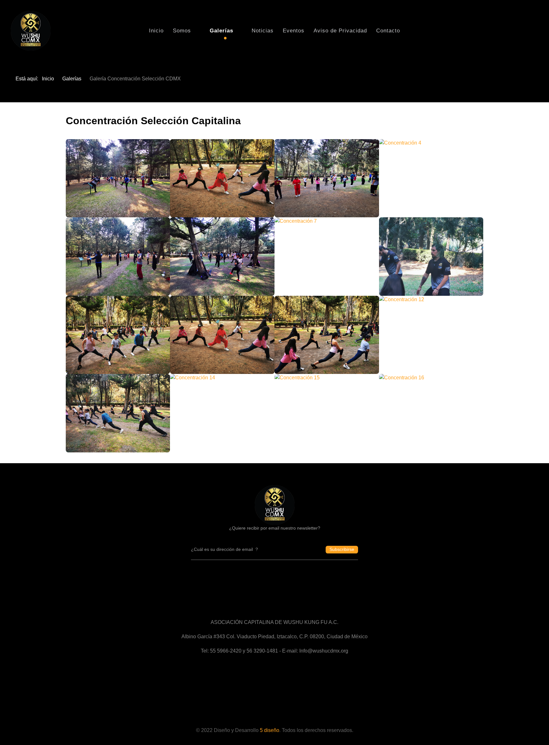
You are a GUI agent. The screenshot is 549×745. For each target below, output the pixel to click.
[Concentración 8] (431, 256)
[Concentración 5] (118, 256)
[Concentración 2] (222, 178)
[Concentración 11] (326, 335)
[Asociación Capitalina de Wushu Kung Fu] (275, 504)
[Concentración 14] (222, 413)
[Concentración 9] (118, 335)
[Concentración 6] (222, 256)
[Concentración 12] (431, 335)
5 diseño (269, 730)
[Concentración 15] (326, 413)
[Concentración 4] (431, 178)
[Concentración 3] (326, 178)
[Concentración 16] (431, 413)
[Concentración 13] (118, 413)
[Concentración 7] (326, 256)
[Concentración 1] (118, 178)
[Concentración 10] (222, 335)
